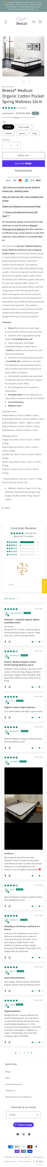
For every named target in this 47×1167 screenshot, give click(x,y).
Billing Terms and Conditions (18, 1096)
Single (8, 127)
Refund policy (38, 1157)
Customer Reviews (13, 1084)
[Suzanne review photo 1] (23, 808)
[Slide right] (29, 81)
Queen (22, 133)
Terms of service (24, 1161)
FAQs (7, 1078)
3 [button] (24, 1052)
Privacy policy (10, 1161)
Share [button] (7, 508)
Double (8, 133)
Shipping (16, 117)
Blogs (7, 1071)
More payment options (23, 170)
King (35, 133)
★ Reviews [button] (44, 586)
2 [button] (20, 1052)
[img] (11, 609)
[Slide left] (17, 81)
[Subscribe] (37, 1114)
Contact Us (10, 1090)
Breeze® (12, 1157)
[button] (6, 22)
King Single (23, 127)
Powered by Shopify (23, 1157)
